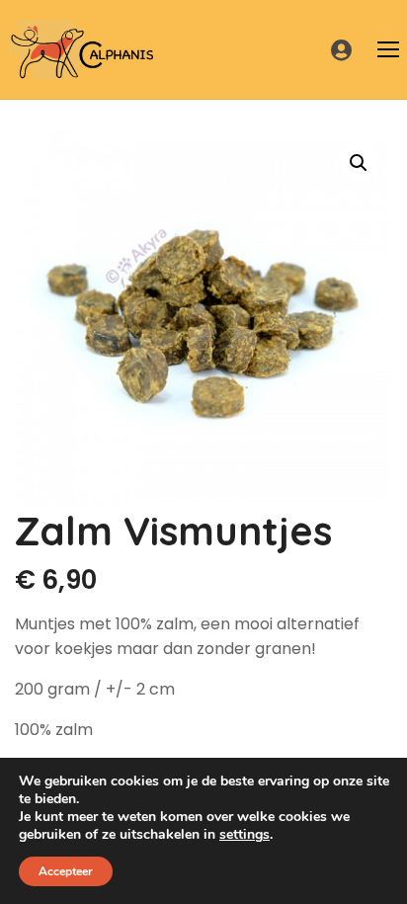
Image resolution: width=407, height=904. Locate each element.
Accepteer (66, 871)
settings (244, 835)
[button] (358, 163)
